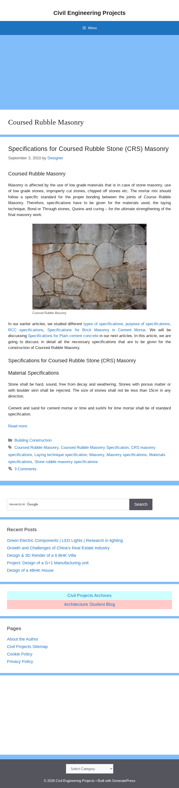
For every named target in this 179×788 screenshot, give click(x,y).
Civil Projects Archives (89, 595)
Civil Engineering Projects (89, 13)
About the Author (22, 639)
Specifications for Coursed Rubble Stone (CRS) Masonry (88, 148)
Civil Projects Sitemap (27, 646)
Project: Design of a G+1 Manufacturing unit (48, 563)
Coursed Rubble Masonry (36, 447)
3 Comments (25, 469)
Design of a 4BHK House (30, 570)
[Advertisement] (89, 70)
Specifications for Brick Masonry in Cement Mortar (96, 330)
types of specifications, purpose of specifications (126, 324)
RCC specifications (25, 330)
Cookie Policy (19, 654)
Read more (17, 426)
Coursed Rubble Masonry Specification (95, 447)
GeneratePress (123, 781)
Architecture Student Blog (89, 604)
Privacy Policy (20, 661)
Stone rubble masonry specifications (66, 462)
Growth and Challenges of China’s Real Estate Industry (58, 548)
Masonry (96, 455)
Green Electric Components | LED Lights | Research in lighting (65, 540)
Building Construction (33, 440)
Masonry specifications (127, 455)
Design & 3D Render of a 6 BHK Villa (41, 555)
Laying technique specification (60, 455)
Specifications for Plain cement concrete (63, 336)
